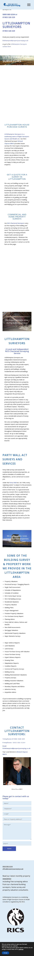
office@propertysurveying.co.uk (13, 869)
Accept (5, 953)
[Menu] (28, 4)
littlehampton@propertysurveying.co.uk (15, 40)
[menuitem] (28, 4)
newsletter (7, 879)
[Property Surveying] (11, 5)
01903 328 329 (9, 17)
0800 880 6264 (9, 14)
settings (21, 949)
